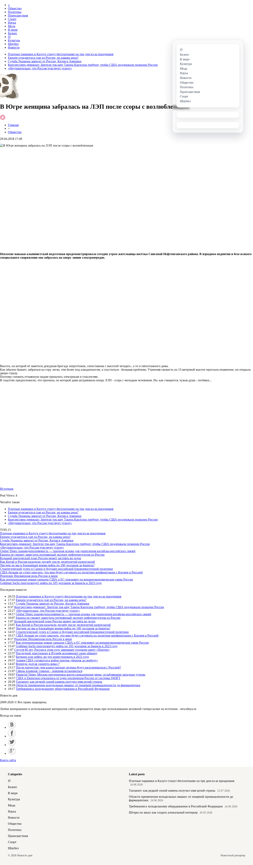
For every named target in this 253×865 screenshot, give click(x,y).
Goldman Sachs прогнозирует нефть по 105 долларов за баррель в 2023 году (51, 583)
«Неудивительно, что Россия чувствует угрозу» (40, 68)
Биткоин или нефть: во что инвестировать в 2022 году (52, 656)
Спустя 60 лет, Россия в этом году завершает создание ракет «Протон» (62, 649)
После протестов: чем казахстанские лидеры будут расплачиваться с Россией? (68, 667)
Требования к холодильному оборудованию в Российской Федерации (63, 688)
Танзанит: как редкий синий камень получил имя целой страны (59, 681)
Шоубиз (13, 44)
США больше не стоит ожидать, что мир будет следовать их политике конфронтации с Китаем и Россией (71, 572)
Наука (12, 22)
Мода (11, 26)
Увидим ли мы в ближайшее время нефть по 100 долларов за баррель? (47, 565)
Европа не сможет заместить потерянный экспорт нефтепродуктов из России (52, 554)
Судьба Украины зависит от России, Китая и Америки (44, 61)
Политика (14, 12)
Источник (6, 488)
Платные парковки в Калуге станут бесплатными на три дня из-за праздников (60, 54)
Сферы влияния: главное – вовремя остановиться (49, 671)
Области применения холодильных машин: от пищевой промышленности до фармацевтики (78, 685)
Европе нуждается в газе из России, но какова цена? (43, 57)
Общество (15, 8)
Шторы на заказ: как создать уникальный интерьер (163, 812)
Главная (13, 125)
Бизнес (12, 33)
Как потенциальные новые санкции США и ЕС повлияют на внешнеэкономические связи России (66, 579)
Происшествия (18, 15)
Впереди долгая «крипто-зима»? (37, 664)
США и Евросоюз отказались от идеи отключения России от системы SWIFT (68, 678)
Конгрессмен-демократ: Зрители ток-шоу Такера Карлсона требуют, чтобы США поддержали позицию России (83, 64)
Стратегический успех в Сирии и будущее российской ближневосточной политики (56, 568)
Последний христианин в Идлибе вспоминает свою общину (56, 653)
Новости (14, 47)
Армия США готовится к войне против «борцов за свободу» (57, 660)
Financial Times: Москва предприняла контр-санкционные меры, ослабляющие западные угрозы (80, 674)
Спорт (12, 19)
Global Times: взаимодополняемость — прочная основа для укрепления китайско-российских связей (67, 551)
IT (9, 36)
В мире (13, 29)
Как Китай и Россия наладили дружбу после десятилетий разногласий (47, 561)
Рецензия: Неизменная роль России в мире (29, 576)
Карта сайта (8, 760)
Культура (14, 40)
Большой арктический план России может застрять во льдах (40, 558)
